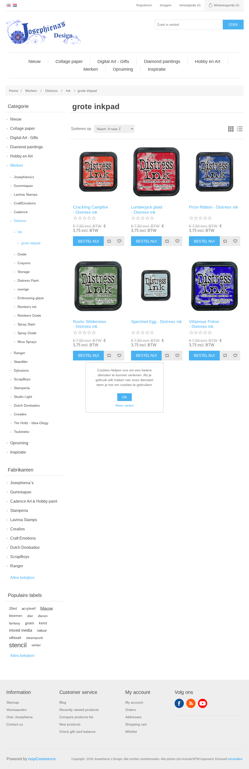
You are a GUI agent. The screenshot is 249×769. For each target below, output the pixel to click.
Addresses (133, 717)
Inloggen (165, 5)
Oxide (22, 254)
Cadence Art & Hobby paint (33, 501)
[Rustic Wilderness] (99, 286)
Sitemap (12, 702)
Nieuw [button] (34, 61)
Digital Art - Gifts (24, 138)
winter (36, 645)
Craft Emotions (23, 538)
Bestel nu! (88, 241)
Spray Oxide (27, 333)
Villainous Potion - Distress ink (204, 324)
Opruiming (19, 443)
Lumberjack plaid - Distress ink (146, 209)
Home (13, 91)
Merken (16, 165)
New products (69, 724)
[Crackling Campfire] (99, 172)
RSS (191, 703)
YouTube (202, 703)
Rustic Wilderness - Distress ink (89, 324)
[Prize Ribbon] (215, 172)
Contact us (14, 724)
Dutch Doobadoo (27, 405)
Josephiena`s (22, 483)
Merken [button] (90, 69)
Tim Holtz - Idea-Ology (31, 423)
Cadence (21, 212)
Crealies (20, 414)
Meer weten (125, 405)
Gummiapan (23, 186)
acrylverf (29, 608)
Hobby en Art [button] (207, 61)
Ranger (19, 353)
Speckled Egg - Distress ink (156, 321)
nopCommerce (42, 759)
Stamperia (22, 388)
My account (134, 702)
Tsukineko (21, 432)
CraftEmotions (25, 203)
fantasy (14, 623)
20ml (13, 608)
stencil (18, 645)
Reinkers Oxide (29, 315)
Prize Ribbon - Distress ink (213, 207)
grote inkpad (30, 243)
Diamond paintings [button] (162, 61)
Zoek (233, 24)
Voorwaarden (16, 710)
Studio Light (23, 397)
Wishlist (131, 732)
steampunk (34, 638)
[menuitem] (34, 61)
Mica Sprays (27, 342)
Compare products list (76, 717)
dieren (43, 616)
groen (29, 623)
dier (30, 616)
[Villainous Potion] (215, 286)
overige (23, 289)
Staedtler (21, 362)
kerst (43, 623)
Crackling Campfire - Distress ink (90, 209)
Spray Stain (26, 324)
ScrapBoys (22, 379)
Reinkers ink (27, 307)
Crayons (24, 263)
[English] (8, 5)
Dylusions (21, 370)
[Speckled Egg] (157, 286)
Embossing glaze (31, 298)
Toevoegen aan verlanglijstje (119, 241)
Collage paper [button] (69, 61)
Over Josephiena (19, 717)
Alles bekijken (22, 578)
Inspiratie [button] (157, 69)
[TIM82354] (157, 172)
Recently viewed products (79, 710)
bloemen (15, 616)
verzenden (235, 759)
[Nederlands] (15, 5)
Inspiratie (18, 452)
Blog (62, 702)
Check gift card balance (77, 732)
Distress (20, 221)
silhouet (15, 638)
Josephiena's (24, 177)
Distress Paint (28, 280)
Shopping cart (136, 724)
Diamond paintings (26, 147)
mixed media (20, 630)
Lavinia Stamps (25, 194)
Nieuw (15, 119)
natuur (42, 630)
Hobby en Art (21, 156)
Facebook (179, 703)
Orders (130, 710)
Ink (20, 232)
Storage (24, 272)
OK (124, 397)
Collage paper (22, 128)
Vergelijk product (109, 241)
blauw (46, 608)
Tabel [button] (231, 129)
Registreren (144, 5)
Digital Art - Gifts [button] (113, 61)
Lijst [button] (239, 129)
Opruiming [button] (123, 69)
